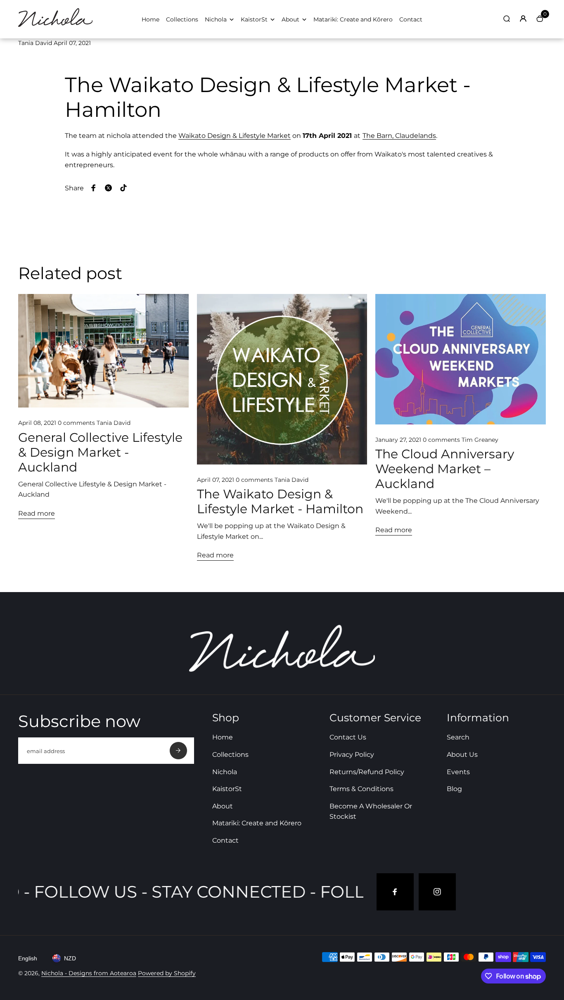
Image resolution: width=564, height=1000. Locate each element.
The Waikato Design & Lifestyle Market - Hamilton (280, 502)
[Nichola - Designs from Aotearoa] (55, 27)
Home (150, 19)
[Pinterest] (123, 188)
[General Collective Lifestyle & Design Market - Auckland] (103, 351)
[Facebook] (94, 188)
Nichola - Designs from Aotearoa (88, 973)
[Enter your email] (178, 751)
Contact (410, 19)
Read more (36, 513)
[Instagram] (437, 891)
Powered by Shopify (167, 973)
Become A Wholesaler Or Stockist (370, 811)
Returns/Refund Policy (366, 772)
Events (458, 772)
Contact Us (347, 737)
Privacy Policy (351, 754)
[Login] (523, 18)
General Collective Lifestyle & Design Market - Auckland (100, 452)
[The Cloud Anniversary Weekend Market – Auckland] (460, 359)
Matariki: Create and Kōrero (353, 19)
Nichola (216, 19)
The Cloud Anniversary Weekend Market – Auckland (444, 469)
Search (458, 737)
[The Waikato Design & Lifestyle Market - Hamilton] (282, 379)
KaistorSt (254, 19)
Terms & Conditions (361, 789)
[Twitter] (109, 188)
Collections (182, 19)
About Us (462, 754)
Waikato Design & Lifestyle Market (234, 136)
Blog (454, 789)
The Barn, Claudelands (399, 136)
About (290, 19)
